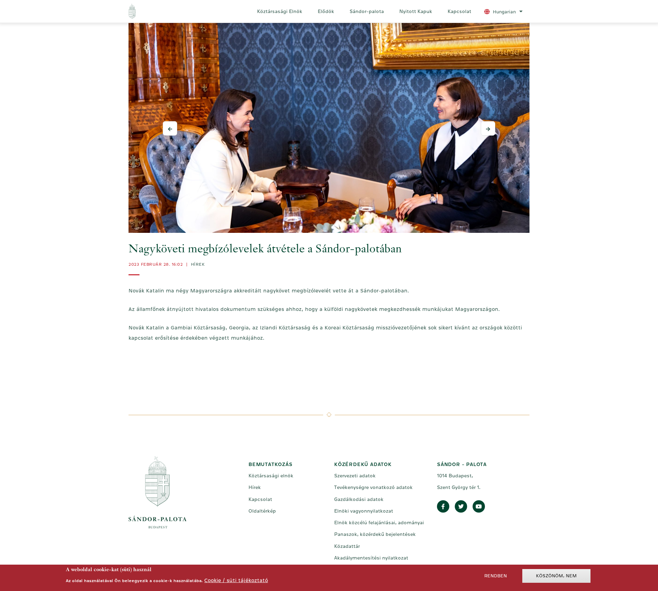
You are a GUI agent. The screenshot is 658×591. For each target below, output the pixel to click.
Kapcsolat (459, 11)
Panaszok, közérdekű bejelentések (375, 534)
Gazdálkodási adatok (358, 499)
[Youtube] (479, 506)
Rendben (495, 576)
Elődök (326, 11)
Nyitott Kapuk (415, 11)
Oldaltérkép (262, 510)
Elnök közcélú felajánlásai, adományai (379, 522)
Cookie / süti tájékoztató (236, 580)
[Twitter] (461, 506)
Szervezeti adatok (355, 475)
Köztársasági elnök (270, 475)
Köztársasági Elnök (279, 11)
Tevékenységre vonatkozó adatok (373, 487)
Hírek (198, 264)
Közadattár (347, 546)
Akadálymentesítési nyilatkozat (371, 557)
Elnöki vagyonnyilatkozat (363, 510)
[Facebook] (443, 506)
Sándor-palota (367, 11)
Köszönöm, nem (556, 576)
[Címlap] (161, 11)
